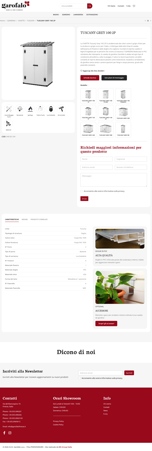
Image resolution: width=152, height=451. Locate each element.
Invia (84, 198)
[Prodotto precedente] (145, 20)
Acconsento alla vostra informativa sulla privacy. (104, 191)
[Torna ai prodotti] (148, 20)
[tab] (12, 219)
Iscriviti (129, 372)
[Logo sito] (15, 6)
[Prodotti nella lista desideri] (134, 6)
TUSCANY (30, 20)
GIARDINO (11, 20)
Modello (83, 85)
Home (2, 20)
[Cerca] (89, 6)
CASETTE (21, 20)
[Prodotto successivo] (150, 20)
